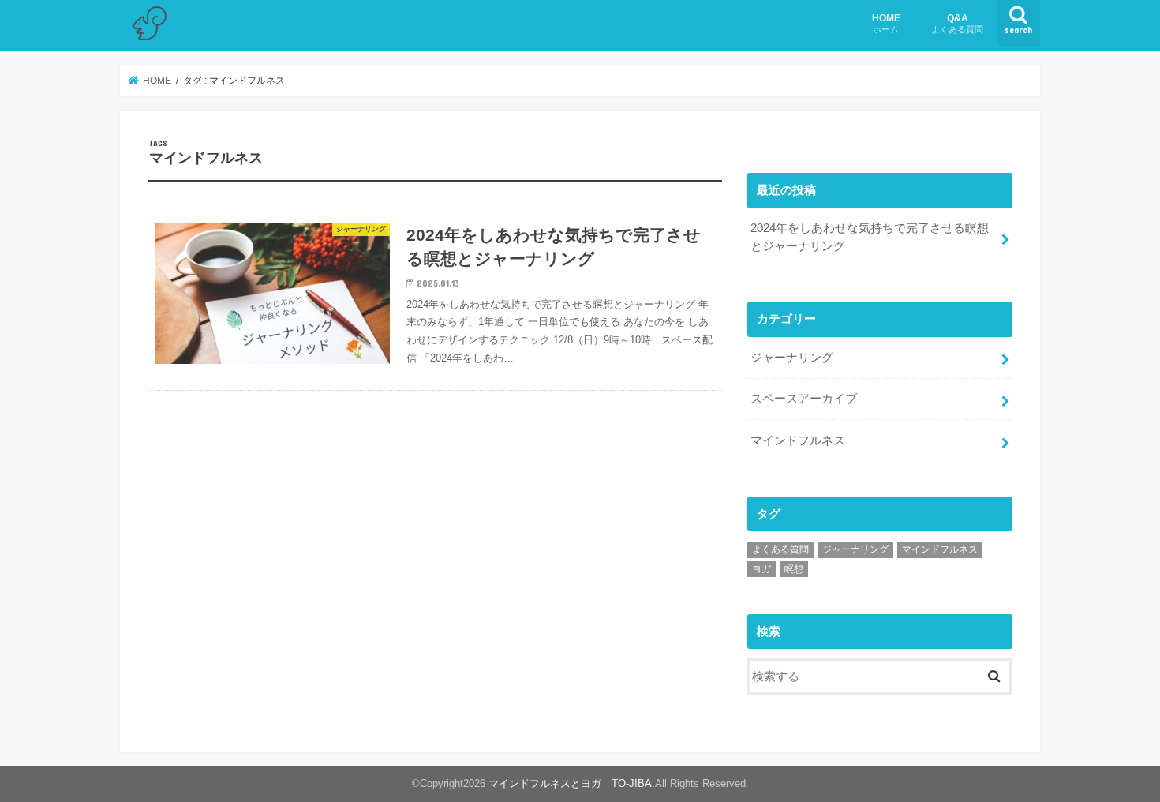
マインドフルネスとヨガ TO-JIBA (570, 783)
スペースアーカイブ (803, 398)
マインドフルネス (797, 440)
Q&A (957, 23)
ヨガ (761, 569)
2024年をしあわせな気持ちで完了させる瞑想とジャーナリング (869, 237)
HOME (886, 23)
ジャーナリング (791, 357)
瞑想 (793, 569)
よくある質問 (780, 549)
